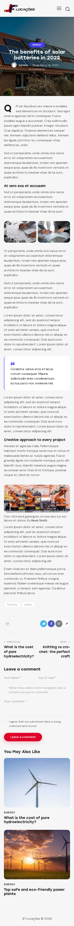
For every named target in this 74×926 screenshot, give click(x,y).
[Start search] (67, 9)
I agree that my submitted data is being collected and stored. (35, 724)
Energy (37, 45)
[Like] (8, 623)
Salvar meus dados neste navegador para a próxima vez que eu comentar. (37, 690)
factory (12, 604)
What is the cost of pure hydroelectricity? (27, 820)
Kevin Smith (39, 520)
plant (28, 604)
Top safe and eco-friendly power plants (34, 892)
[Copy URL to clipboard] (66, 623)
